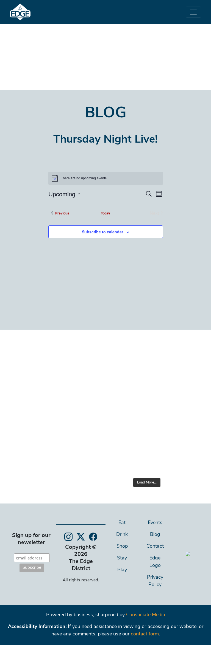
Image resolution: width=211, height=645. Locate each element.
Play (122, 570)
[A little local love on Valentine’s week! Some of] (118, 426)
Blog (155, 534)
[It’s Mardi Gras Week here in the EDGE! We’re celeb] (118, 394)
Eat (122, 522)
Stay (122, 558)
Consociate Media (145, 615)
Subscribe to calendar (102, 231)
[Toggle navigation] (193, 12)
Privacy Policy (155, 581)
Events (155, 522)
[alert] (105, 178)
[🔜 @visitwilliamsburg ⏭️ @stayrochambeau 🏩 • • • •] (174, 426)
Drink (122, 534)
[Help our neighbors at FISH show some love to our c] (174, 394)
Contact (155, 546)
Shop (122, 546)
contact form (145, 634)
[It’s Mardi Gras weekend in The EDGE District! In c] (174, 361)
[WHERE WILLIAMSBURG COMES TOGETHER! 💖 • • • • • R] (174, 458)
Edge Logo (155, 562)
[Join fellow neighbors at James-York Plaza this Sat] (118, 361)
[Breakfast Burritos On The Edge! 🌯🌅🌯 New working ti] (118, 458)
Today (105, 213)
